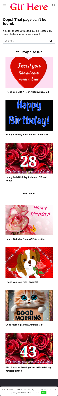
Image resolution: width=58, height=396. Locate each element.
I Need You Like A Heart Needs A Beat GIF (27, 92)
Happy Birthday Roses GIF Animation (25, 239)
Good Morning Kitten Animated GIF (24, 324)
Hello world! (29, 193)
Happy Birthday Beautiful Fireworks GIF (26, 134)
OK (43, 393)
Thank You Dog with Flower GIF (22, 282)
